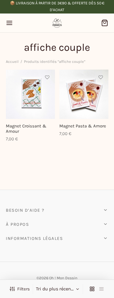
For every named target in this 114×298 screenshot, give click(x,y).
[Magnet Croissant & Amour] (30, 94)
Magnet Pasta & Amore (82, 126)
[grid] (92, 289)
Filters (23, 289)
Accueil (12, 61)
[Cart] (104, 22)
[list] (101, 289)
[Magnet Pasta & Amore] (83, 94)
